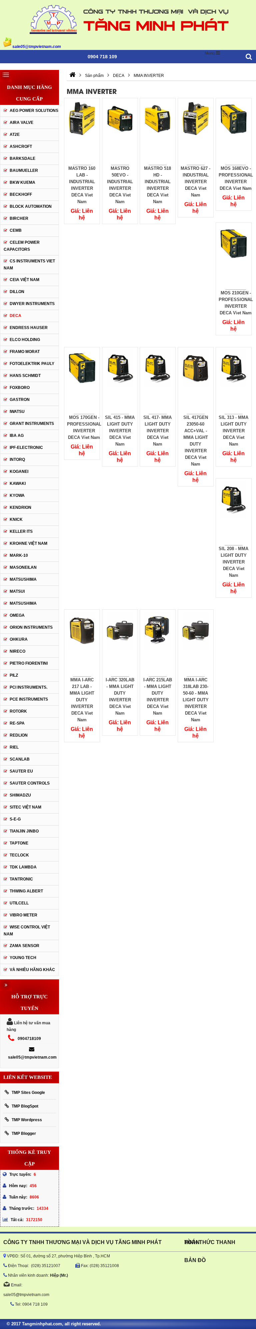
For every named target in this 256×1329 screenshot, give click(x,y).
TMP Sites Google (28, 1092)
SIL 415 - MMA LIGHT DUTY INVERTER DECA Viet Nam (120, 431)
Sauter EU (21, 771)
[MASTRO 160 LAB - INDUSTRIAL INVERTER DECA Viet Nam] (82, 131)
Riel (14, 747)
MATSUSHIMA (23, 579)
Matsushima (23, 603)
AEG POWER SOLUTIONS (34, 110)
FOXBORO (20, 387)
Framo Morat (25, 351)
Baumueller (24, 170)
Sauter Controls (30, 783)
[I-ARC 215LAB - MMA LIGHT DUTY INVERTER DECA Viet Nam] (158, 643)
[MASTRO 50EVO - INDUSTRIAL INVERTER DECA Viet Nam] (120, 131)
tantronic (21, 879)
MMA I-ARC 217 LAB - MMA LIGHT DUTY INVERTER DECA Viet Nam (82, 699)
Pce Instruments (29, 699)
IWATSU (17, 411)
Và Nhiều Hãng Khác (32, 969)
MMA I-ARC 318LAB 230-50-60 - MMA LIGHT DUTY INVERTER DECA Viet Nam (196, 699)
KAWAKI (18, 483)
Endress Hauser (29, 327)
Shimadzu (20, 795)
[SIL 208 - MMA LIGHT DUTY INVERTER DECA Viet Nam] (233, 512)
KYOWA (17, 495)
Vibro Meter (23, 915)
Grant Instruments (32, 423)
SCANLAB (20, 759)
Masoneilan (23, 567)
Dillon (17, 291)
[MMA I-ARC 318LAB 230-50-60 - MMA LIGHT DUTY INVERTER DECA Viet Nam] (196, 643)
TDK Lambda (23, 867)
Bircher (19, 218)
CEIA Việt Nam (24, 279)
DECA (15, 315)
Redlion (19, 735)
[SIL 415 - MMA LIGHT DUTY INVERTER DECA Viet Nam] (120, 380)
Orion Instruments (31, 627)
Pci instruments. (28, 687)
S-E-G (15, 819)
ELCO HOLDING (25, 339)
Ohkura (19, 639)
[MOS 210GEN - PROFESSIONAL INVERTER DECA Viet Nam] (233, 256)
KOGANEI (19, 471)
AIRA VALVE (21, 122)
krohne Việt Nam (28, 543)
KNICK (16, 519)
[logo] (128, 18)
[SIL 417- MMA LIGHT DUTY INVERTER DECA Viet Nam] (158, 380)
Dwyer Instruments (32, 303)
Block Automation (31, 206)
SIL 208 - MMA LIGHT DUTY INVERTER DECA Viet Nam (233, 562)
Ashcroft (21, 146)
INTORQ (17, 459)
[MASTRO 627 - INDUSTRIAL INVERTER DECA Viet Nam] (196, 131)
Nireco (17, 651)
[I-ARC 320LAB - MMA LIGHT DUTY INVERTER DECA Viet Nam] (120, 643)
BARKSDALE (22, 158)
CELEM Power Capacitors (22, 246)
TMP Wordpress (27, 1120)
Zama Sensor (24, 945)
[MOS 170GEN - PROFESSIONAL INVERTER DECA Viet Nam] (82, 380)
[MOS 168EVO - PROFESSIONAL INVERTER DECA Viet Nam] (233, 131)
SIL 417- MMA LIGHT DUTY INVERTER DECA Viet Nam (158, 431)
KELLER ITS (21, 531)
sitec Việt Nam (25, 807)
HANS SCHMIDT (25, 375)
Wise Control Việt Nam (27, 930)
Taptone (19, 843)
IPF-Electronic (26, 447)
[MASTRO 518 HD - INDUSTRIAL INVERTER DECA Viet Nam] (158, 131)
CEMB (16, 230)
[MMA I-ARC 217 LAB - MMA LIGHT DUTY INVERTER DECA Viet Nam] (82, 643)
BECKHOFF (21, 194)
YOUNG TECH (23, 957)
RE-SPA (17, 723)
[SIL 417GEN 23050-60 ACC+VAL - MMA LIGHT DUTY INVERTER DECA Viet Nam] (196, 380)
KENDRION (20, 507)
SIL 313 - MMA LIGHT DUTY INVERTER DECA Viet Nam (233, 431)
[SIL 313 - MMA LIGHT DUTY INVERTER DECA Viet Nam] (233, 380)
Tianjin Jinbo (24, 831)
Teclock (19, 855)
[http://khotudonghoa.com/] (72, 75)
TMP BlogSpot (25, 1106)
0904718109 (29, 1038)
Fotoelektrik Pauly (32, 363)
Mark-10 (19, 555)
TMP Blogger (24, 1133)
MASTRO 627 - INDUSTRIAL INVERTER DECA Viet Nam (196, 181)
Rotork (18, 711)
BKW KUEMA (22, 182)
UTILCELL (19, 903)
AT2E (15, 134)
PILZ (14, 675)
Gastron (20, 399)
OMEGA (17, 615)
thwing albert (26, 891)
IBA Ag (17, 435)
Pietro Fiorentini (29, 663)
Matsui (17, 591)
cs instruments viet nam (29, 264)
